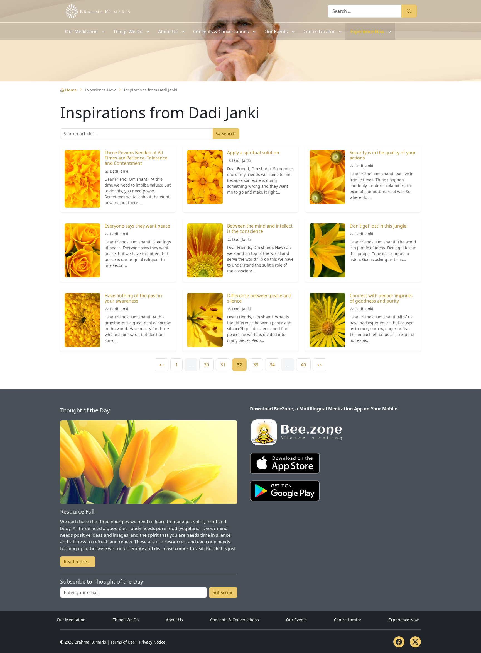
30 (206, 365)
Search (409, 11)
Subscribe (223, 592)
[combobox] (364, 11)
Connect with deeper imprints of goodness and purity (381, 298)
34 (272, 365)
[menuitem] (84, 31)
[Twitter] (415, 641)
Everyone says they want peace (137, 226)
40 (303, 365)
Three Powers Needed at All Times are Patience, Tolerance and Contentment (136, 157)
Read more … (78, 561)
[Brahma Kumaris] (95, 11)
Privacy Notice (152, 642)
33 (255, 365)
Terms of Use (123, 642)
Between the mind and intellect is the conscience (260, 228)
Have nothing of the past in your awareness (133, 298)
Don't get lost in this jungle (378, 226)
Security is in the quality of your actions (383, 155)
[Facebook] (398, 641)
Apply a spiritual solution (253, 152)
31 (222, 365)
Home (71, 90)
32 (239, 365)
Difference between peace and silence (259, 298)
